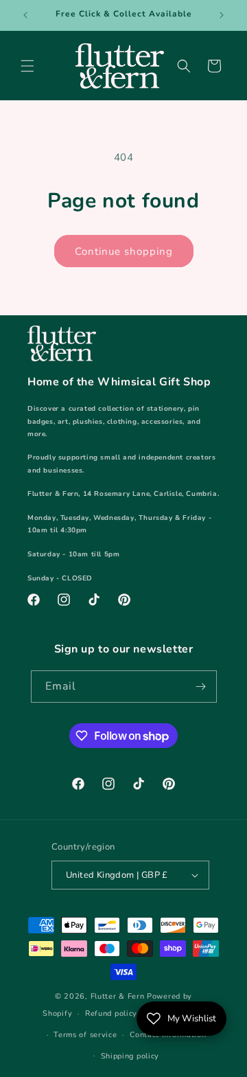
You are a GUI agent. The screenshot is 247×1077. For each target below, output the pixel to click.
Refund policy (111, 1013)
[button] (27, 66)
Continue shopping (124, 251)
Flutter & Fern (118, 996)
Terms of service (85, 1035)
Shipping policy (130, 1056)
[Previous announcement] (25, 15)
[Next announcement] (222, 15)
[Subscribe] (201, 686)
